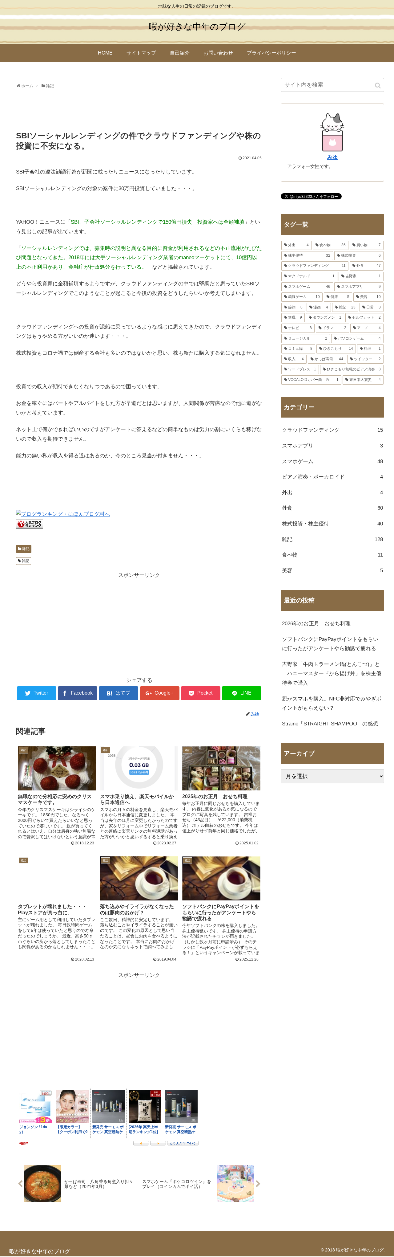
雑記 (26, 549)
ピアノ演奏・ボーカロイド (332, 477)
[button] (378, 85)
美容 (332, 570)
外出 (332, 493)
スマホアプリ (332, 446)
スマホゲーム (332, 461)
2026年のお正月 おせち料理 (316, 623)
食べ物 (332, 555)
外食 (332, 508)
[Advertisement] (139, 107)
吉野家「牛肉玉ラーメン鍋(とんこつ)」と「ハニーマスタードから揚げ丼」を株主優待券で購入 (331, 673)
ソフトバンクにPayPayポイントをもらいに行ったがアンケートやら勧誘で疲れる (330, 644)
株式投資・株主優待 (332, 524)
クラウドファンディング (332, 430)
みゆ (332, 157)
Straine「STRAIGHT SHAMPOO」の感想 (330, 724)
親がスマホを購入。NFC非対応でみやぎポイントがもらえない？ (331, 703)
